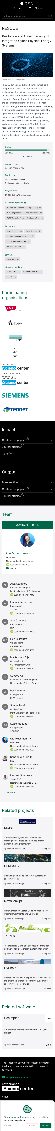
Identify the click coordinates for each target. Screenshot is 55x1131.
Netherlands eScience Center (17, 183)
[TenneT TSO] (15, 410)
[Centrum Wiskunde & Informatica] (15, 309)
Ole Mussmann (17, 553)
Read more (7, 1126)
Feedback (18, 8)
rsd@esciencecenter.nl (17, 1077)
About (5, 1096)
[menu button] (30, 8)
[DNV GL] (15, 338)
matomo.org (29, 1117)
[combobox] (27, 16)
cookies (15, 1117)
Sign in (38, 8)
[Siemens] (15, 395)
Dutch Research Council (15, 179)
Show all (11, 792)
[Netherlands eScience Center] (15, 381)
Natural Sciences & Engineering (15, 367)
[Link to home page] (27, 3)
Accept (45, 1125)
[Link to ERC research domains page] (24, 202)
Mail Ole (13, 568)
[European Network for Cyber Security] (15, 352)
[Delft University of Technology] (15, 324)
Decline (32, 1125)
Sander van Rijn (19, 757)
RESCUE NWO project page (19, 195)
